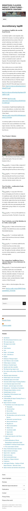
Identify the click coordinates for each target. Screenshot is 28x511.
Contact (4, 493)
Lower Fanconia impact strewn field (12, 384)
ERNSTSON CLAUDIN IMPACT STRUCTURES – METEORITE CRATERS (12, 7)
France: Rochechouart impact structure (13, 448)
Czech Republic (7, 396)
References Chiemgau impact (10, 358)
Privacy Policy (6, 496)
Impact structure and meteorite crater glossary (14, 467)
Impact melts (10, 432)
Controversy (6, 461)
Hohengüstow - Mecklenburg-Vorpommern (14, 388)
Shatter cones (10, 427)
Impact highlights (6, 478)
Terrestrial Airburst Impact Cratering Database (14, 381)
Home (3, 474)
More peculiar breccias (12, 421)
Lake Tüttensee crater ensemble (11, 360)
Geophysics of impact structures (11, 459)
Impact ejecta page (8, 455)
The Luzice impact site (9, 342)
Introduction (6, 337)
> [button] (24, 14)
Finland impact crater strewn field (11, 377)
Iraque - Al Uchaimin (9, 352)
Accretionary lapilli (11, 430)
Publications (5, 489)
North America (7, 348)
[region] (14, 14)
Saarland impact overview (10, 392)
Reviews (4, 482)
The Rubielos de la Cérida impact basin (14, 404)
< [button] (4, 14)
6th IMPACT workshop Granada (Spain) (14, 444)
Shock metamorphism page (10, 457)
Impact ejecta (10, 434)
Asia (5, 350)
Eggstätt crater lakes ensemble (11, 367)
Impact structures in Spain (10, 402)
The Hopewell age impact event (11, 369)
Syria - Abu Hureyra (8, 354)
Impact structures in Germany (11, 450)
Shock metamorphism (12, 425)
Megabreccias (10, 423)
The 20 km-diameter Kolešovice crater (13, 340)
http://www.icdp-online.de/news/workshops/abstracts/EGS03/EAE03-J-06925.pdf (13, 100)
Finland (5, 356)
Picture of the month (7, 500)
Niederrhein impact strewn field (11, 379)
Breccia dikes (10, 411)
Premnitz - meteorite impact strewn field (13, 386)
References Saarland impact (10, 365)
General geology (10, 409)
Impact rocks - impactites (9, 453)
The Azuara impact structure (12, 446)
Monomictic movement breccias (14, 419)
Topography (9, 407)
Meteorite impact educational (10, 375)
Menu (4, 19)
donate (5, 346)
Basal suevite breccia (12, 413)
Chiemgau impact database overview (12, 390)
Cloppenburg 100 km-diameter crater (12, 394)
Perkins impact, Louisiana (10, 363)
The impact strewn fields (9, 344)
